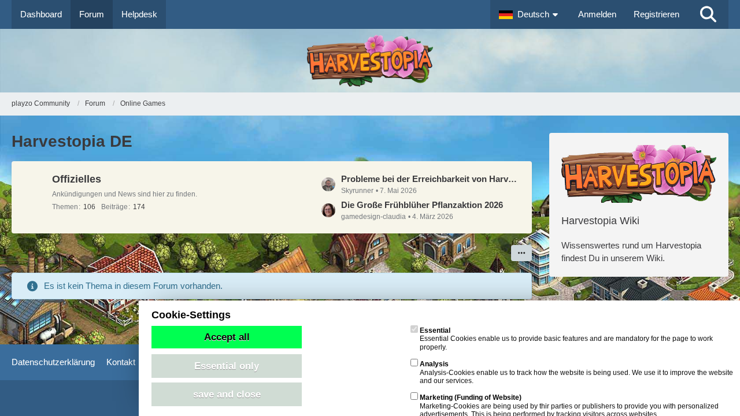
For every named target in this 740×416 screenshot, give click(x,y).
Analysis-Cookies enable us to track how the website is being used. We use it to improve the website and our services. (576, 372)
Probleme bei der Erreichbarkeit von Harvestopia (430, 179)
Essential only (226, 366)
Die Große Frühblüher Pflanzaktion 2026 (422, 205)
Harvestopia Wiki (600, 220)
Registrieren (656, 14)
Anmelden (597, 14)
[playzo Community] (370, 60)
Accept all (227, 337)
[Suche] (708, 14)
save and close (227, 394)
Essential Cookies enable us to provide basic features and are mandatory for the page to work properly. (566, 338)
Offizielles (76, 179)
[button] (529, 14)
